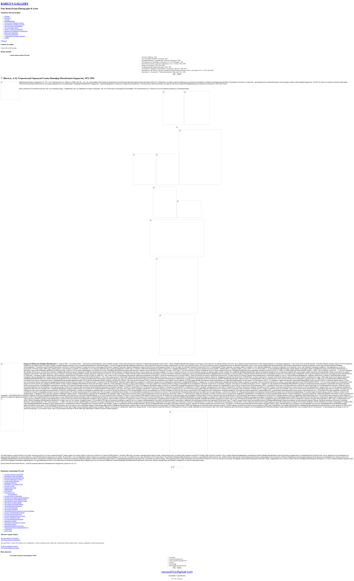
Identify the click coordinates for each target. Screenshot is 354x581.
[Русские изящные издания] (10, 548)
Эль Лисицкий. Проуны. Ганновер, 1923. (155, 59)
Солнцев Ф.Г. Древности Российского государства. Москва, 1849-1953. (164, 68)
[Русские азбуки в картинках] (10, 540)
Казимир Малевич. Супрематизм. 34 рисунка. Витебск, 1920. (161, 60)
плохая (171, 562)
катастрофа (172, 564)
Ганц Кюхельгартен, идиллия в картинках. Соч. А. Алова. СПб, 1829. (164, 64)
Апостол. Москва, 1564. (149, 57)
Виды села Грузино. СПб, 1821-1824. (153, 65)
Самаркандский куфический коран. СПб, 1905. (157, 67)
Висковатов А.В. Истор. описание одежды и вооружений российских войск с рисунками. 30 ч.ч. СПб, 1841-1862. (178, 70)
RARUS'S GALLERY (14, 3)
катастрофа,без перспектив (177, 565)
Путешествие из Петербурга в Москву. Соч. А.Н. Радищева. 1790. (162, 62)
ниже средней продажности (178, 560)
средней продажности (176, 559)
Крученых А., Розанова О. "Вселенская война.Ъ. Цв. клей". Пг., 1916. (164, 72)
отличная (172, 557)
